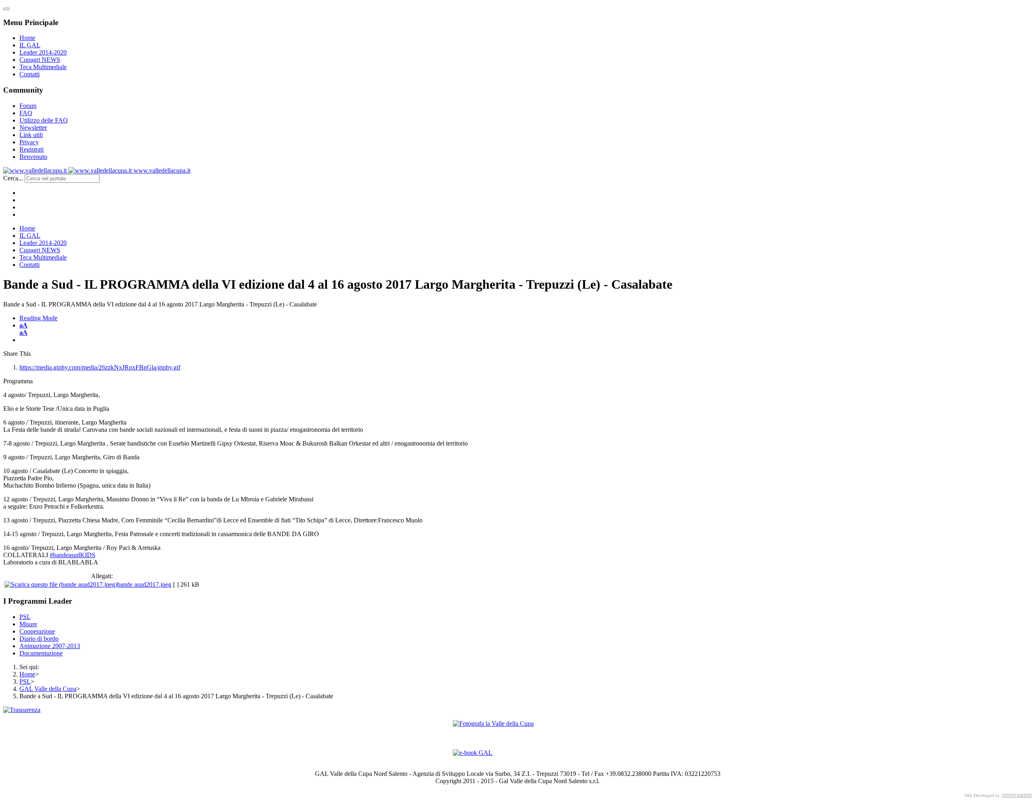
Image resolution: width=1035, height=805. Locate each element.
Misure (28, 624)
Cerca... (13, 178)
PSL (25, 616)
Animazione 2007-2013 (49, 645)
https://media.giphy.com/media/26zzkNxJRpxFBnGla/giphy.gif (99, 367)
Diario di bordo (39, 638)
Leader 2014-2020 (43, 52)
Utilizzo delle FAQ (43, 120)
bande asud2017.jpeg (144, 584)
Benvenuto (33, 156)
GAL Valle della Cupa (47, 688)
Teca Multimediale (43, 66)
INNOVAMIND (1017, 795)
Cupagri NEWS (39, 59)
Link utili (31, 134)
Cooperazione (37, 631)
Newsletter (33, 127)
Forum (27, 105)
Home (27, 37)
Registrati (31, 149)
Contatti (29, 74)
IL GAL (29, 45)
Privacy (29, 142)
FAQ (25, 113)
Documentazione (41, 653)
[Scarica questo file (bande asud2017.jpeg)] (60, 584)
